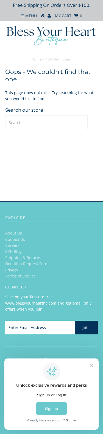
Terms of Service (20, 276)
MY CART (68, 15)
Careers (12, 245)
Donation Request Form (27, 263)
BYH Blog (13, 251)
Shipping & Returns (23, 257)
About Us (13, 233)
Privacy (11, 270)
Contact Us (15, 239)
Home (37, 59)
